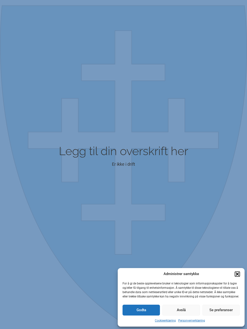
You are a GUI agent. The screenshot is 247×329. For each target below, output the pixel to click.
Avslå (181, 310)
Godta (141, 310)
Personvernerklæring (191, 320)
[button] (237, 274)
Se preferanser (221, 310)
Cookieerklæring (165, 320)
